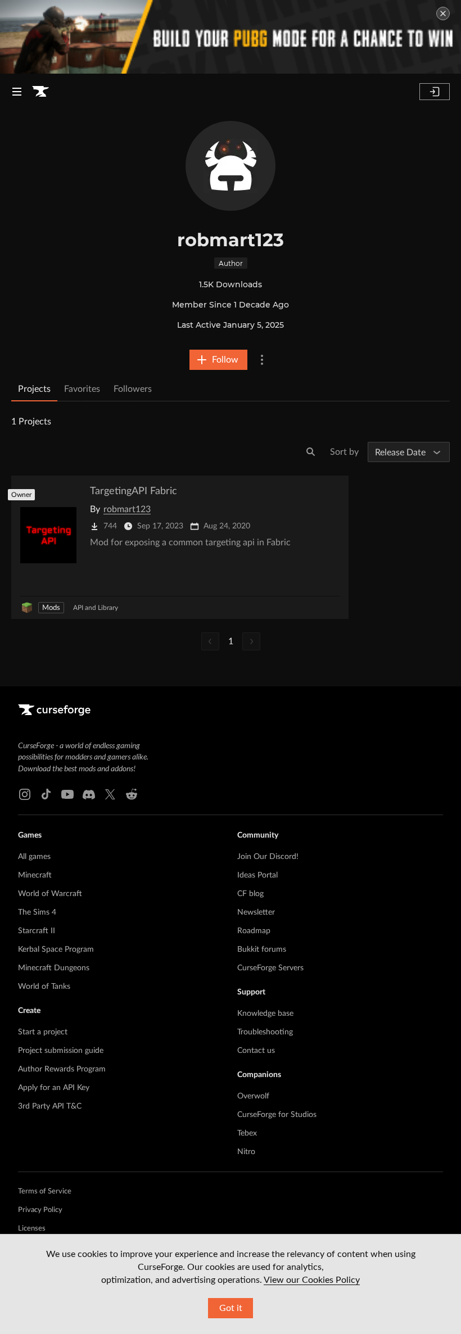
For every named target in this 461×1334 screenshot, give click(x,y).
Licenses (32, 1228)
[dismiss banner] (443, 13)
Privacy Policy (40, 1210)
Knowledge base (265, 1014)
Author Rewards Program (62, 1069)
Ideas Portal (257, 875)
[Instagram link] (24, 794)
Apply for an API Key (53, 1088)
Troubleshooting (265, 1032)
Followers (133, 389)
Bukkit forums (261, 949)
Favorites (82, 389)
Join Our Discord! (268, 857)
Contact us (256, 1051)
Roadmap (253, 931)
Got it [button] (230, 1308)
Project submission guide (60, 1051)
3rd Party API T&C (50, 1106)
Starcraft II (36, 931)
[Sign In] (434, 91)
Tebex (247, 1133)
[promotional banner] (230, 37)
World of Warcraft (50, 894)
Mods (51, 608)
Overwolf (253, 1096)
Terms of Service (44, 1191)
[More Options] (262, 360)
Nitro (246, 1152)
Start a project (42, 1032)
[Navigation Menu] (16, 91)
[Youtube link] (67, 794)
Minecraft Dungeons (53, 968)
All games (34, 857)
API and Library (95, 607)
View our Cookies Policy (312, 1280)
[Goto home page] (40, 92)
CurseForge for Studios (277, 1115)
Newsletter (256, 912)
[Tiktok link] (46, 794)
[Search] (311, 452)
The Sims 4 (37, 912)
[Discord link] (89, 794)
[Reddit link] (131, 794)
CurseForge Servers (270, 968)
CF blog (250, 894)
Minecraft (35, 875)
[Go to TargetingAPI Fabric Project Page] (180, 547)
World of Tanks (44, 987)
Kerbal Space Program (56, 949)
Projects (34, 389)
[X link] (110, 794)
